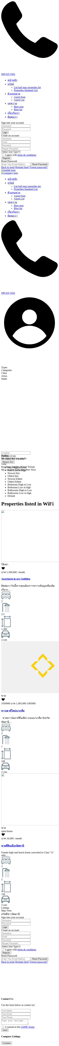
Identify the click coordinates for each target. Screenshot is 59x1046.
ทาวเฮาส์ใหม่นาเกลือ (13, 710)
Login (5, 132)
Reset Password (39, 164)
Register (6, 158)
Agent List (19, 100)
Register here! (22, 167)
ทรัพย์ (11, 84)
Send (5, 1030)
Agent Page (19, 97)
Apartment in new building (15, 578)
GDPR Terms (27, 1027)
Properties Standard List (26, 90)
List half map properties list (27, 87)
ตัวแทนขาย (14, 93)
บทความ (12, 103)
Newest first (8, 462)
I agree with (20, 155)
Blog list (18, 109)
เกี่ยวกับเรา (14, 113)
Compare (7, 1043)
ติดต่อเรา (12, 117)
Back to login (8, 167)
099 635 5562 (8, 74)
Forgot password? (39, 167)
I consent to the (19, 1027)
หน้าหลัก (12, 80)
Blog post (18, 106)
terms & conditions (26, 155)
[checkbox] (3, 1027)
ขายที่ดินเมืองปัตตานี (12, 845)
